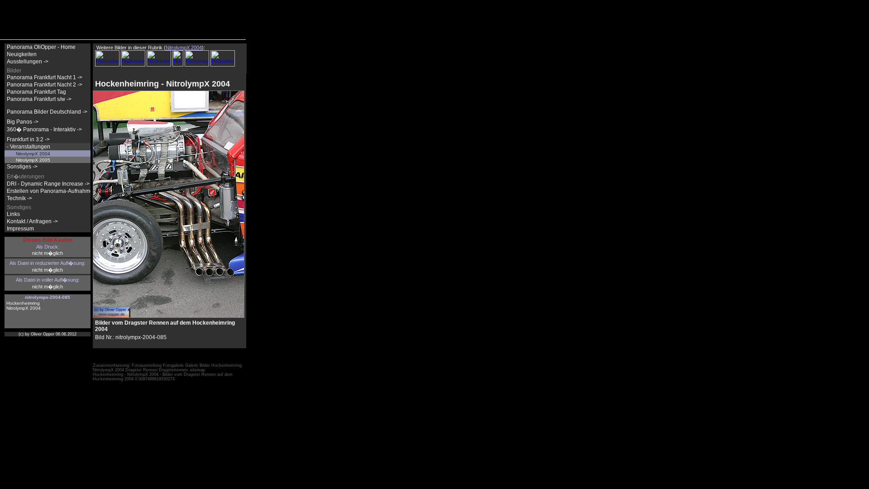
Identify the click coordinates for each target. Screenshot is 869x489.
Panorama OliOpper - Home (41, 47)
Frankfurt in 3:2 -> (28, 139)
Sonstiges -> (22, 166)
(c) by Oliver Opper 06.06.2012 (47, 334)
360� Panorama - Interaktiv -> (44, 129)
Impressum (20, 228)
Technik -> (19, 198)
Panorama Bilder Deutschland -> (47, 112)
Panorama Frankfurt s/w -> (39, 99)
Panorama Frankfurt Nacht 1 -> (44, 77)
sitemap (197, 370)
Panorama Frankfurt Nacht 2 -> (44, 85)
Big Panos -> (22, 122)
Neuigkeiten (22, 54)
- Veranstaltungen (28, 147)
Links (13, 214)
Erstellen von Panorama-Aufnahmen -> (55, 191)
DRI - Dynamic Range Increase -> (48, 184)
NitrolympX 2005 (33, 160)
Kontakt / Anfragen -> (32, 221)
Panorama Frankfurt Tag (36, 92)
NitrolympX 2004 (33, 153)
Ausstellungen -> (27, 61)
